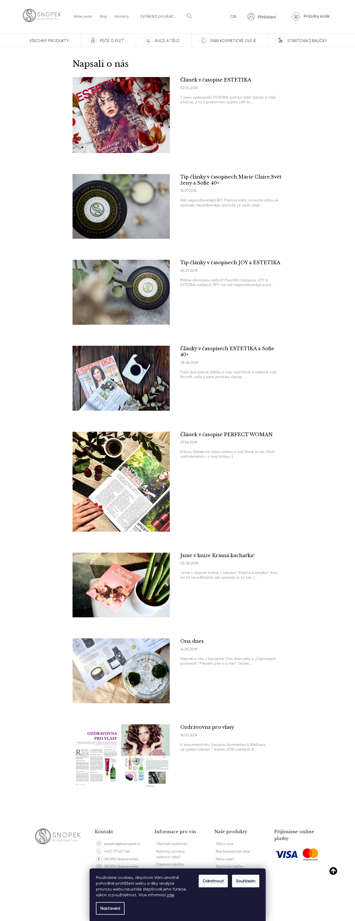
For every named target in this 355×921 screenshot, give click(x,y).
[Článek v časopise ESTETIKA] (121, 115)
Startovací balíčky (230, 866)
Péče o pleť (225, 859)
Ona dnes (192, 641)
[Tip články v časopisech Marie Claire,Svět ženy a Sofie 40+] (121, 206)
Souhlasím (245, 880)
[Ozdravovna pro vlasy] (121, 756)
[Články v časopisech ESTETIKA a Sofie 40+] (121, 378)
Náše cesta (83, 16)
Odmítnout (213, 880)
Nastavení (110, 908)
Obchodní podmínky (172, 844)
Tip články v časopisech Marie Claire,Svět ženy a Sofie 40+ (230, 180)
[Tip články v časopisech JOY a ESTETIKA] (121, 292)
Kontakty (122, 16)
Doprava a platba (170, 864)
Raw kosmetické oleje (233, 851)
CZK (233, 17)
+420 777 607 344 (117, 851)
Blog (103, 16)
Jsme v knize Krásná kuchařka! (217, 555)
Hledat (189, 16)
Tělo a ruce (224, 844)
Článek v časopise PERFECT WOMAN (226, 434)
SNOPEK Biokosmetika (121, 859)
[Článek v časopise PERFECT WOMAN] (121, 481)
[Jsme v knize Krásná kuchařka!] (121, 585)
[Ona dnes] (121, 670)
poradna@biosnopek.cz (122, 844)
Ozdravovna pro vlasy (207, 727)
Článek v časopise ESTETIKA (215, 80)
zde (170, 894)
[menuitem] (48, 40)
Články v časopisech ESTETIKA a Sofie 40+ (227, 352)
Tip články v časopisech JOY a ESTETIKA (230, 263)
